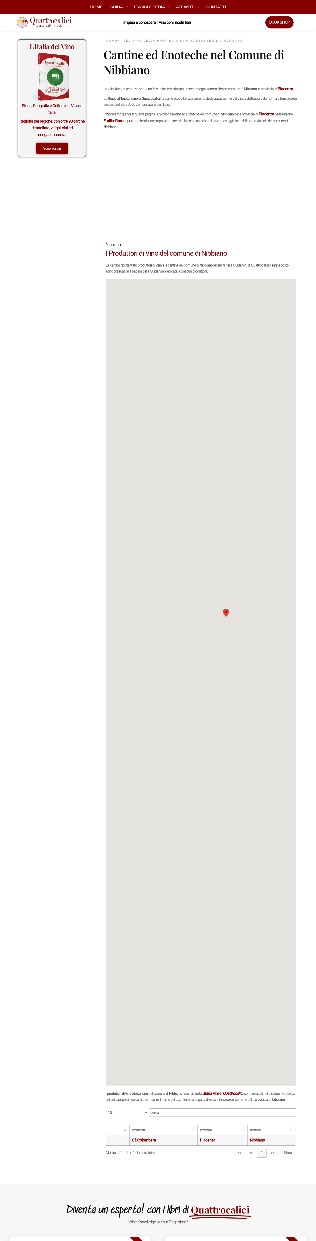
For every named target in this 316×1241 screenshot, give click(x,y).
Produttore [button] (139, 1130)
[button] (226, 613)
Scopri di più (52, 148)
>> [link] (272, 1153)
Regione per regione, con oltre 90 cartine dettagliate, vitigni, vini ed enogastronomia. (52, 128)
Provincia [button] (206, 1130)
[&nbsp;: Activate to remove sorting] (118, 1130)
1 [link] (262, 1153)
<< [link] (239, 1153)
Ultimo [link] (287, 1153)
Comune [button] (255, 1130)
